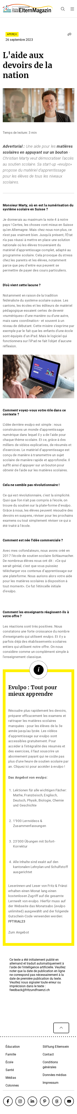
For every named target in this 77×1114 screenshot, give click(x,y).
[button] (69, 34)
